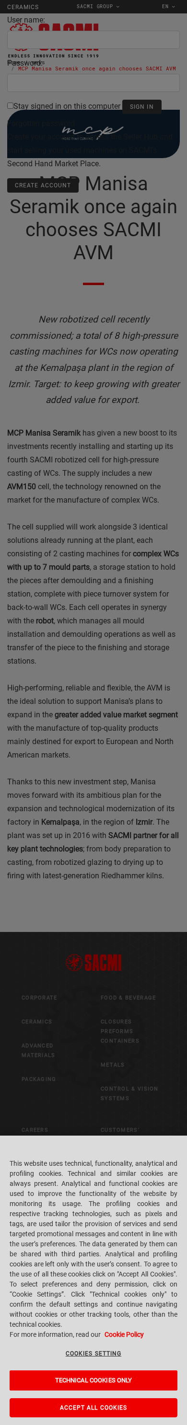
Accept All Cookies (94, 1407)
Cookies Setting (93, 1353)
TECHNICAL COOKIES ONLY (93, 1380)
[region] (93, 1280)
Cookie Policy (124, 1334)
